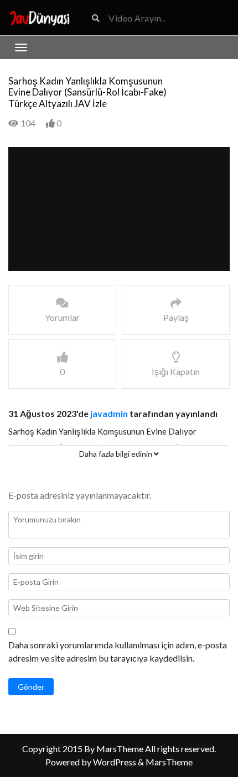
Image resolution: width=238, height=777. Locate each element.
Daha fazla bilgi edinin (116, 453)
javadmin (109, 413)
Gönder (31, 686)
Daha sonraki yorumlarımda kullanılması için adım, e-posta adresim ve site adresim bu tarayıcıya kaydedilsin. (117, 651)
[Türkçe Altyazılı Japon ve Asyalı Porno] (39, 17)
